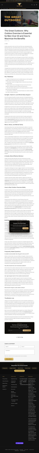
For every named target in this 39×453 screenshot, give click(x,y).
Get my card (25, 228)
